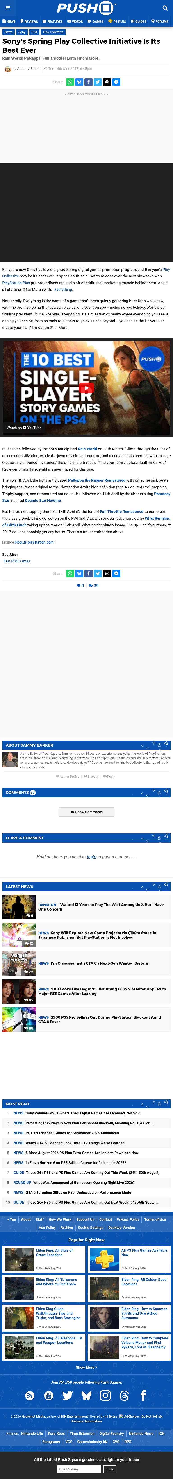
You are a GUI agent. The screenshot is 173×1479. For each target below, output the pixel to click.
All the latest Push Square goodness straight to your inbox (86, 1459)
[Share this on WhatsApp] (70, 82)
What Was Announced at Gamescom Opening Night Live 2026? (74, 1182)
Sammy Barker (29, 69)
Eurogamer (51, 1442)
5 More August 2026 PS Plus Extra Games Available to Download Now (76, 1153)
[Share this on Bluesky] (79, 82)
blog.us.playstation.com (34, 542)
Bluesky (92, 777)
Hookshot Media (33, 1416)
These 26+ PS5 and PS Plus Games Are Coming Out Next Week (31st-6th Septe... (86, 1202)
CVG (116, 1442)
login (91, 856)
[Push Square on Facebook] (143, 1396)
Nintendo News (141, 1433)
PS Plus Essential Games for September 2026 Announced (66, 1133)
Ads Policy (47, 1227)
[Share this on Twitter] (98, 82)
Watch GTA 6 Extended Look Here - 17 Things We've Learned (69, 1143)
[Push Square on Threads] (124, 1396)
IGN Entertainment (74, 1416)
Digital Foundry (112, 1433)
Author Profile (69, 777)
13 (31, 944)
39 (96, 585)
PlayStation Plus (16, 283)
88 (30, 1028)
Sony (21, 32)
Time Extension (82, 1433)
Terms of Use (155, 1219)
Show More (85, 1367)
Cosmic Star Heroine (43, 500)
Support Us (85, 1219)
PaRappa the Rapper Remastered (96, 480)
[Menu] (8, 8)
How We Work (60, 1219)
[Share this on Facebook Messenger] (116, 82)
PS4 (34, 32)
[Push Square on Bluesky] (86, 1396)
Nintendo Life (32, 1433)
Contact (105, 1219)
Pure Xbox (56, 1433)
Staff (40, 1219)
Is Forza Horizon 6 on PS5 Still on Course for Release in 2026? (70, 1163)
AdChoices (132, 1416)
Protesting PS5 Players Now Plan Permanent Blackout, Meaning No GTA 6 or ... (84, 1123)
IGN (161, 1433)
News (8, 32)
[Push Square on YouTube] (48, 1396)
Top (12, 1219)
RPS (128, 1442)
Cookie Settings (90, 1227)
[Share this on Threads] (107, 82)
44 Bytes (111, 1416)
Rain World (87, 449)
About (26, 1219)
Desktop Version (121, 1227)
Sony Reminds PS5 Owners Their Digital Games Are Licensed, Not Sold (77, 1113)
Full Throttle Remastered (121, 511)
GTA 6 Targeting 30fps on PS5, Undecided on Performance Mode (72, 1192)
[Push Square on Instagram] (105, 1396)
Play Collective (53, 32)
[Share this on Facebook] (88, 82)
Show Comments (88, 812)
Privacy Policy (128, 1219)
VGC (68, 1442)
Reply (111, 777)
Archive (67, 1227)
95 (30, 1000)
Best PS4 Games (16, 561)
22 (30, 972)
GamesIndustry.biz (92, 1442)
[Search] (165, 8)
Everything (63, 289)
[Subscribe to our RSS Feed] (29, 1396)
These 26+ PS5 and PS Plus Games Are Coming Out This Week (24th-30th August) (87, 1173)
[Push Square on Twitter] (67, 1396)
